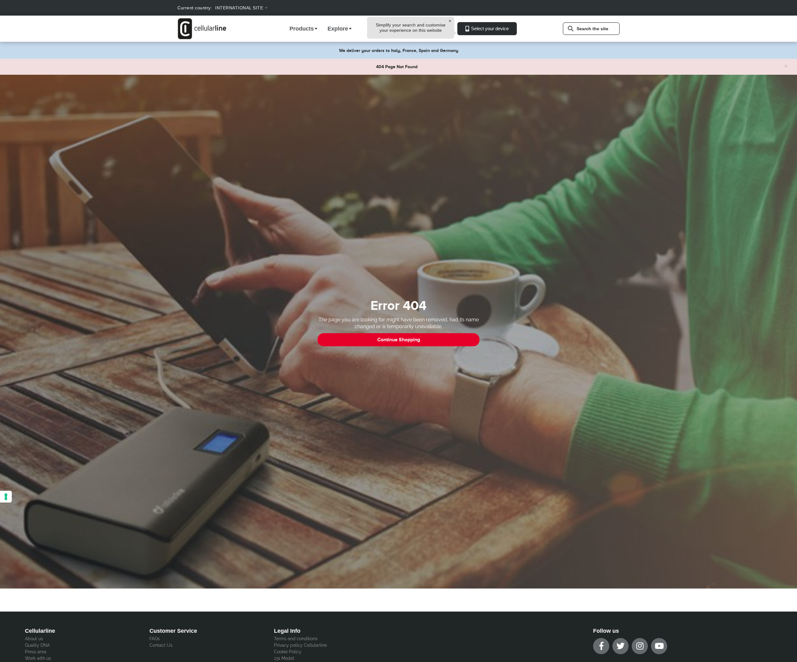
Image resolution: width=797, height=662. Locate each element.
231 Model (284, 658)
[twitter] (620, 646)
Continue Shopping (398, 340)
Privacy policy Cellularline (300, 645)
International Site (239, 7)
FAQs (154, 638)
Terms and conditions (296, 638)
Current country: (194, 7)
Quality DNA (37, 645)
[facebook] (601, 646)
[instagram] (640, 646)
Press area (35, 651)
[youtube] (659, 646)
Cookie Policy (287, 651)
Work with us (38, 658)
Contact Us (160, 645)
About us (34, 638)
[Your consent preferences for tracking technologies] (6, 497)
